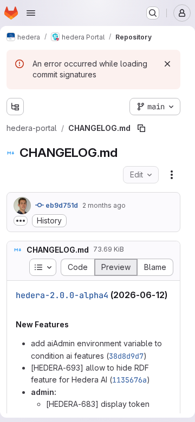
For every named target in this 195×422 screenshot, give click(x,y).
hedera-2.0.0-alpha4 (62, 295)
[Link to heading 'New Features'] (73, 324)
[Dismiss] (167, 63)
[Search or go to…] (152, 12)
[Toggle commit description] (21, 221)
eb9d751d (61, 205)
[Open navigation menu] (31, 13)
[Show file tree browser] (15, 106)
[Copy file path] (141, 128)
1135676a (129, 380)
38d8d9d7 (126, 356)
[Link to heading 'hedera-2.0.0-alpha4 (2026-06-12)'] (20, 305)
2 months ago (104, 205)
